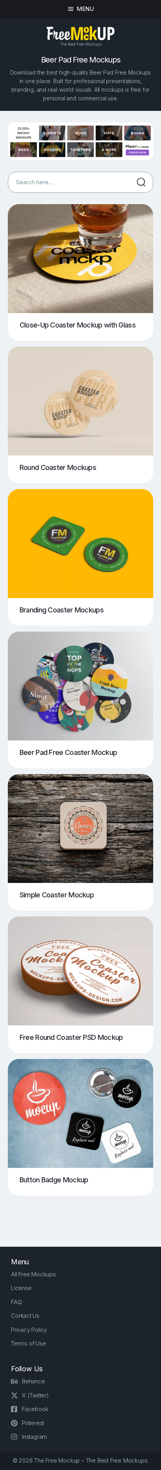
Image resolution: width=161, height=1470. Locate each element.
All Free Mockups (33, 1274)
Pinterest (33, 1423)
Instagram (34, 1436)
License (21, 1288)
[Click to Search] (141, 182)
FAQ (16, 1302)
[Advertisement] (84, 1215)
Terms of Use (28, 1343)
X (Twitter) (35, 1395)
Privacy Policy (29, 1329)
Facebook (35, 1409)
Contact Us (25, 1315)
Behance (33, 1381)
